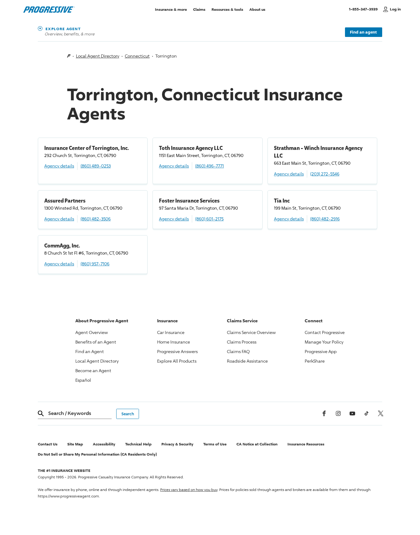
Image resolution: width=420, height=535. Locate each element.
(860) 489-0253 (96, 165)
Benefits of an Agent (95, 341)
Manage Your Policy (324, 341)
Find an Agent (89, 351)
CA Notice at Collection (257, 444)
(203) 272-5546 (324, 173)
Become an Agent (93, 370)
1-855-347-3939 (364, 8)
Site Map (75, 444)
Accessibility (104, 444)
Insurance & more (171, 9)
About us (257, 9)
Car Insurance (170, 332)
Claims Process (241, 341)
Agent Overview (91, 332)
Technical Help (138, 444)
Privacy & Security (177, 444)
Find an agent (363, 32)
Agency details (59, 165)
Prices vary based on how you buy (188, 489)
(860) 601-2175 (209, 218)
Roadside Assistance (247, 361)
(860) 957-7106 (95, 263)
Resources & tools (227, 9)
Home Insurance (173, 341)
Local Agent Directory (97, 55)
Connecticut (137, 55)
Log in (395, 9)
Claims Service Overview (251, 332)
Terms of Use (215, 444)
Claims (199, 9)
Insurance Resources (305, 444)
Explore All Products (176, 361)
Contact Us (47, 444)
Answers (177, 351)
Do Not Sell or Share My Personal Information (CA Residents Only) (97, 454)
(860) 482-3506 (96, 218)
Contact (325, 332)
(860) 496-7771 (209, 165)
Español (83, 380)
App (321, 351)
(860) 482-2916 (325, 218)
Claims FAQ (238, 351)
